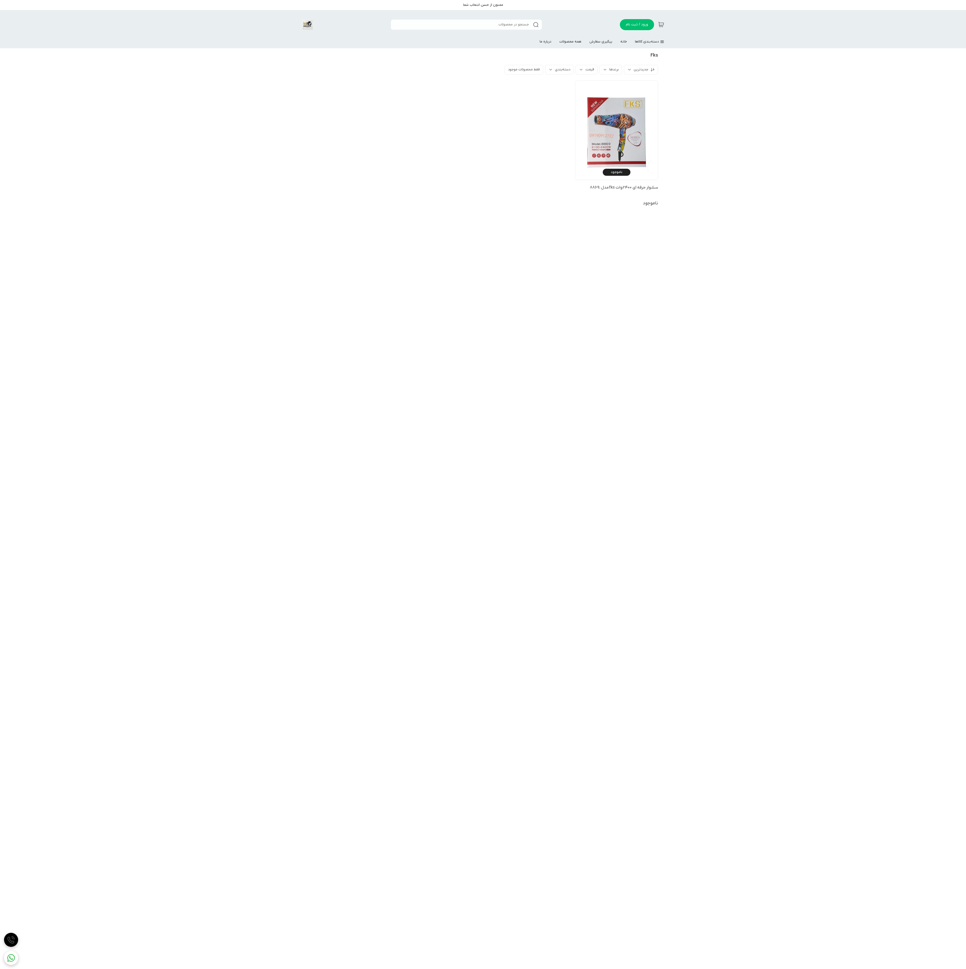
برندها (614, 69)
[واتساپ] (11, 958)
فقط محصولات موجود (524, 69)
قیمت (589, 69)
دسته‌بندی (562, 69)
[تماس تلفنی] (11, 940)
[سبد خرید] (661, 25)
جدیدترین (641, 69)
